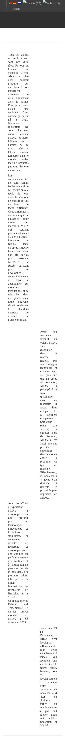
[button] (13, 8)
